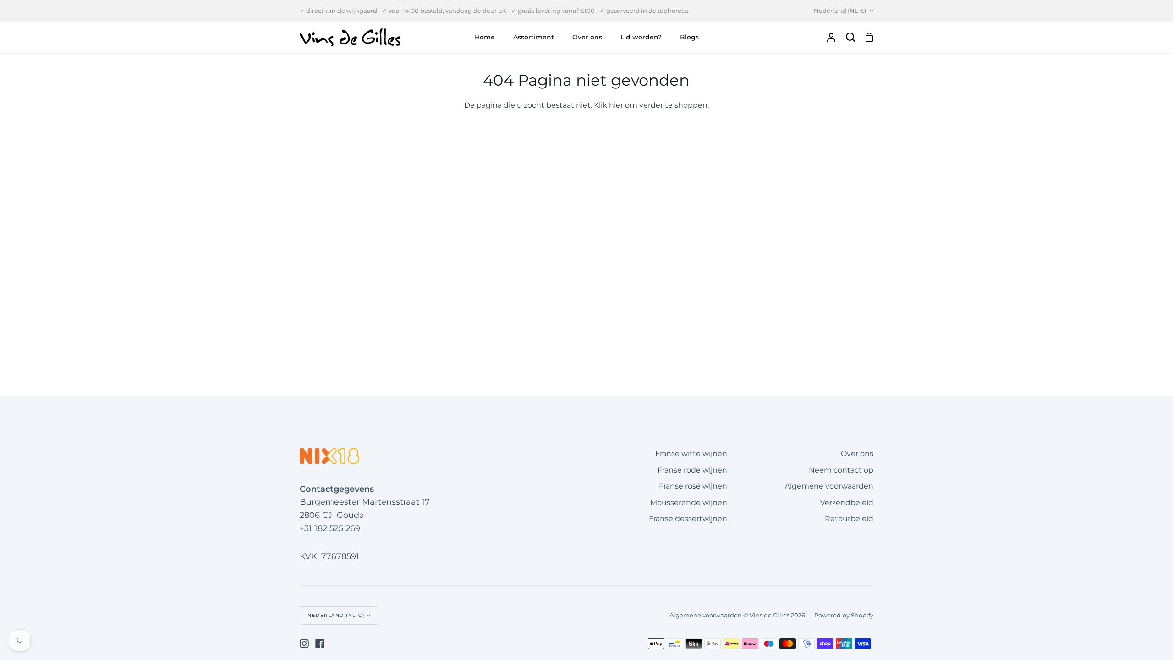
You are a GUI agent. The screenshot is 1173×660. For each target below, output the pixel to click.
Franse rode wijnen (692, 470)
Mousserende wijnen (688, 502)
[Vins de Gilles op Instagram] (304, 643)
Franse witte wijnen (691, 453)
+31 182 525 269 (330, 528)
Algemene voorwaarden (829, 486)
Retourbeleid (849, 518)
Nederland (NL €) (840, 10)
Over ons (857, 453)
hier (616, 105)
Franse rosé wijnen (693, 486)
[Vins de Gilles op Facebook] (319, 643)
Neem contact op (841, 470)
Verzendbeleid (846, 502)
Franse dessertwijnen (688, 518)
